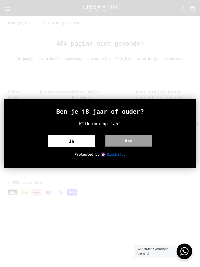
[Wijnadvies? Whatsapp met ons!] (184, 251)
